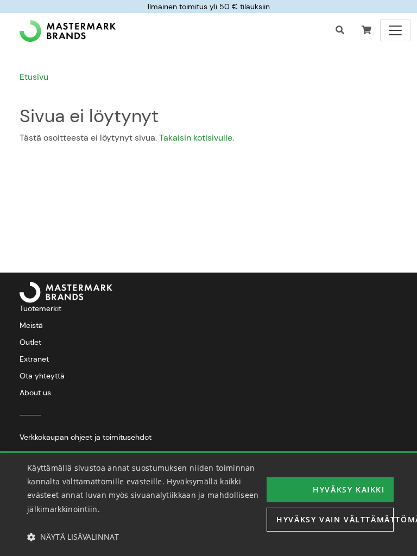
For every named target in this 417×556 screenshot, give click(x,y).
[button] (366, 30)
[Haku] (340, 30)
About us (35, 392)
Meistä (31, 325)
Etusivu (34, 77)
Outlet (30, 342)
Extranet (34, 359)
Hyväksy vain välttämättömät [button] (335, 519)
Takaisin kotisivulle (195, 137)
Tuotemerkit (40, 308)
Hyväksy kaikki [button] (348, 489)
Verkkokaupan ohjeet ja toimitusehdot (85, 437)
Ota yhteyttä (42, 376)
